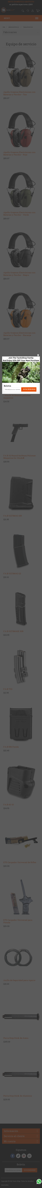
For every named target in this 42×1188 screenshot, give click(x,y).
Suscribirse (29, 389)
